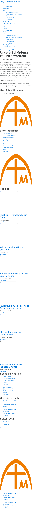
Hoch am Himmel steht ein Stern (13, 216)
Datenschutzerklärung (9, 404)
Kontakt (5, 406)
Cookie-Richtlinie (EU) (9, 401)
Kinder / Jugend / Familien (14, 14)
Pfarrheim (6, 141)
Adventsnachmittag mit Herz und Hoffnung (15, 274)
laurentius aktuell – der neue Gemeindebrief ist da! (14, 307)
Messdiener (9, 16)
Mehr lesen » (3, 222)
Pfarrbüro (9, 19)
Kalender (5, 5)
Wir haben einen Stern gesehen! (11, 248)
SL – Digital (6, 21)
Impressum (6, 403)
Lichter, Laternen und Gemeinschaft (11, 333)
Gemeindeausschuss (12, 12)
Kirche (5, 139)
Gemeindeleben (7, 133)
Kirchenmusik (10, 18)
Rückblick (6, 8)
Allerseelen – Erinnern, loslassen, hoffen (11, 365)
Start (4, 3)
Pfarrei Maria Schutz (9, 23)
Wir (4, 10)
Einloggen (6, 421)
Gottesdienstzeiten (8, 137)
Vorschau (9, 6)
